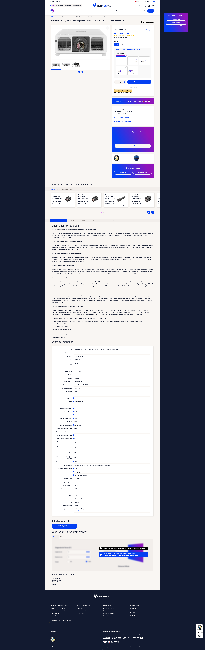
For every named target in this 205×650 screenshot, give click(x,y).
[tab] (52, 189)
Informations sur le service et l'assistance (84, 511)
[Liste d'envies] (140, 6)
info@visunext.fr (77, 5)
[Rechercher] (117, 11)
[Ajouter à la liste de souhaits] (107, 28)
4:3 (71, 561)
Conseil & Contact (176, 22)
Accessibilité (106, 615)
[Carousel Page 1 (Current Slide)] (101, 212)
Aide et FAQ (53, 615)
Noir (122, 44)
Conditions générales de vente (109, 647)
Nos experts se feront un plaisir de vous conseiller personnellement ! (121, 555)
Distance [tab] (55, 537)
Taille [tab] (61, 537)
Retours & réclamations (55, 618)
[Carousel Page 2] (103, 212)
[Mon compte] (145, 6)
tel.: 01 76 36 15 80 (176, 19)
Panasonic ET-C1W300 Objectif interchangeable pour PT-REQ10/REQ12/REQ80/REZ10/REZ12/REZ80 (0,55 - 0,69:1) (137, 199)
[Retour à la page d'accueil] (102, 5)
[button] (123, 91)
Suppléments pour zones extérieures (58, 611)
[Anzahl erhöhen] (124, 82)
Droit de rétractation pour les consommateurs (60, 620)
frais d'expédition (113, 649)
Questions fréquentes (176, 28)
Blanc (116, 44)
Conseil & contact (81, 608)
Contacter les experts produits (176, 25)
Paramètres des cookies (149, 647)
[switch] (199, 636)
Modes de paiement (54, 613)
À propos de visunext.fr (108, 608)
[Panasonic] (147, 22)
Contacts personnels (81, 611)
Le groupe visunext (107, 611)
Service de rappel (81, 613)
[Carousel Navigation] (80, 72)
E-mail (133, 146)
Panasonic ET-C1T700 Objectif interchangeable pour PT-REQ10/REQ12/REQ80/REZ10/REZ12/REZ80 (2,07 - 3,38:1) (83, 199)
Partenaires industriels (108, 613)
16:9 (90, 561)
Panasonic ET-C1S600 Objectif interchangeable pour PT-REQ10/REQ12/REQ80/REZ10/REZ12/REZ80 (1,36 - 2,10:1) (57, 199)
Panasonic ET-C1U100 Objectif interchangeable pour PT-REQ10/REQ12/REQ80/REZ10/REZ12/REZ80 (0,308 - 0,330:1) (110, 199)
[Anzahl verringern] (116, 82)
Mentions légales (138, 647)
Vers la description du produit (121, 117)
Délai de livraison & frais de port (57, 608)
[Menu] (52, 11)
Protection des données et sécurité (125, 647)
